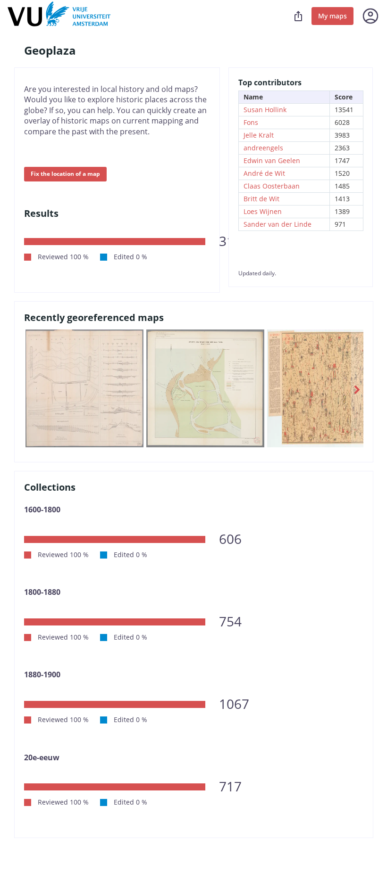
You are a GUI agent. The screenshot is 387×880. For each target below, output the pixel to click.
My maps (332, 15)
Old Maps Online (59, 16)
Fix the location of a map (65, 174)
